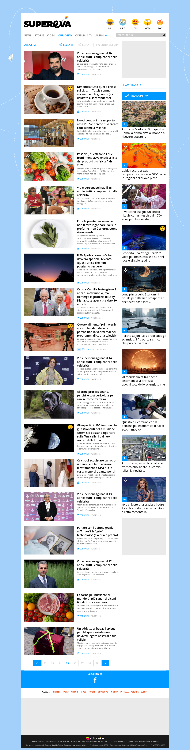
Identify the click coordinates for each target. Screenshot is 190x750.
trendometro (139, 95)
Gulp (122, 28)
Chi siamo (30, 745)
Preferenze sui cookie (72, 745)
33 (52, 663)
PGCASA (81, 741)
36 (74, 663)
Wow (147, 28)
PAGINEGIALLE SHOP (68, 741)
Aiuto (84, 745)
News (27, 35)
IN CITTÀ (114, 692)
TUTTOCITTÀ (106, 741)
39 (97, 663)
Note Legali (39, 745)
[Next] (105, 663)
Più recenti (65, 45)
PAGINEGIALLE (52, 741)
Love (135, 28)
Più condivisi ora (107, 45)
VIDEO (83, 692)
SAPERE (92, 692)
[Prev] (37, 663)
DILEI (115, 741)
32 (45, 663)
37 (82, 663)
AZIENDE (135, 692)
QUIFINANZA (133, 741)
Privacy (48, 745)
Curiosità (65, 35)
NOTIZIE (56, 692)
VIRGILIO (41, 741)
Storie (39, 35)
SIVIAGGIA (122, 741)
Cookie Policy (57, 745)
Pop (160, 28)
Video (51, 35)
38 (89, 663)
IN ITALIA (124, 692)
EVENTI (144, 692)
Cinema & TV (83, 35)
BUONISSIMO (144, 741)
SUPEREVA (155, 741)
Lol (110, 28)
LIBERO (34, 741)
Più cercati (84, 45)
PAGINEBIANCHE (93, 741)
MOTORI (74, 692)
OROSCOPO (103, 692)
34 (60, 663)
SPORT (66, 692)
